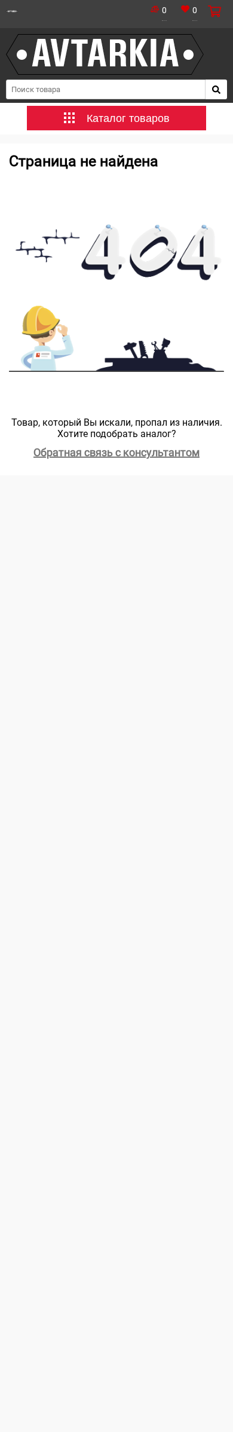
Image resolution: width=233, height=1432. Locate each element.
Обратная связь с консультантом (116, 452)
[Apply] (216, 89)
